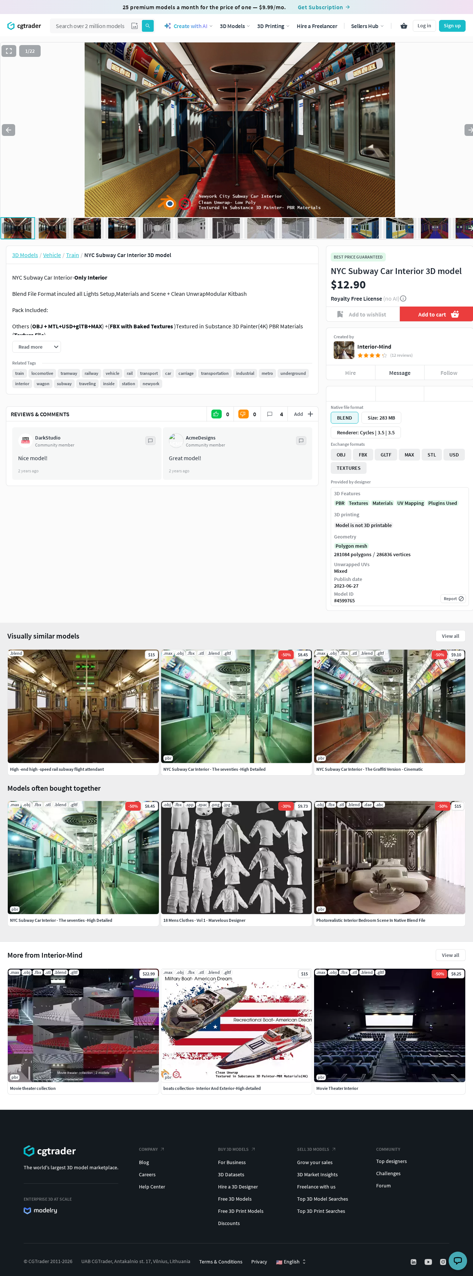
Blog (144, 1162)
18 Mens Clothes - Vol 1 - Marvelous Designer (204, 920)
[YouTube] (429, 1262)
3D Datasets (231, 1174)
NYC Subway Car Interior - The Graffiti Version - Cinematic (369, 769)
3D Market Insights (317, 1174)
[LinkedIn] (414, 1262)
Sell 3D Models (313, 1149)
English (288, 1262)
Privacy (259, 1261)
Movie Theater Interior (337, 1088)
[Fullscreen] (8, 51)
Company (148, 1149)
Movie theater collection (33, 1088)
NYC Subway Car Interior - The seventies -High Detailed (61, 920)
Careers (147, 1174)
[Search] (148, 26)
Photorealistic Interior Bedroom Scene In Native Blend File (370, 920)
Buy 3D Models (233, 1149)
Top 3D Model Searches (322, 1198)
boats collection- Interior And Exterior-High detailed (212, 1088)
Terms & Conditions (220, 1261)
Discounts (229, 1223)
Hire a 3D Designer (238, 1186)
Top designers (391, 1161)
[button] (134, 26)
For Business (232, 1162)
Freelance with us (316, 1186)
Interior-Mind (374, 346)
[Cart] (404, 26)
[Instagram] (443, 1262)
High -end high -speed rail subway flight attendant (57, 769)
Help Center (152, 1186)
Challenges (388, 1173)
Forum (383, 1185)
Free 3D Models (235, 1198)
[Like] (350, 393)
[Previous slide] (8, 130)
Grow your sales (315, 1162)
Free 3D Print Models (240, 1211)
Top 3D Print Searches (321, 1211)
